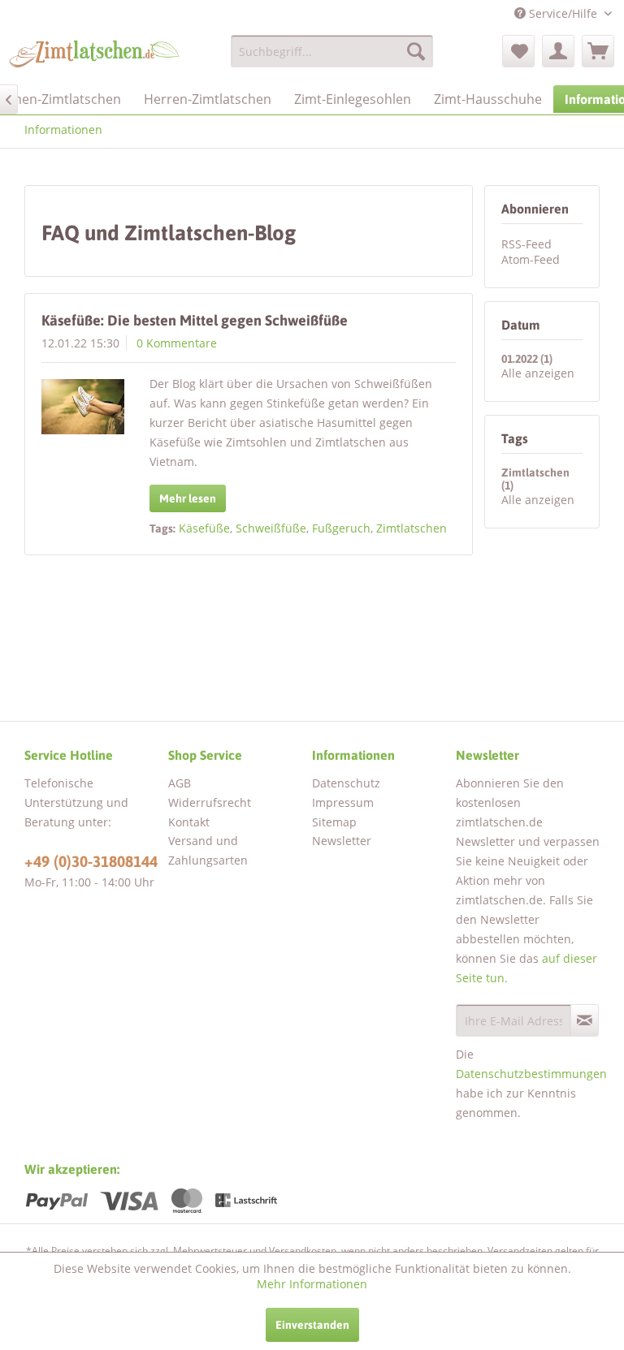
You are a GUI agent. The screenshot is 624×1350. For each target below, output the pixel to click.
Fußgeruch (341, 528)
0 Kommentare (176, 343)
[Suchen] (416, 51)
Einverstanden (312, 1324)
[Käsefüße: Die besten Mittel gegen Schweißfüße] (82, 406)
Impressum (343, 802)
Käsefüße (204, 528)
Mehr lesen (187, 498)
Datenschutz (346, 783)
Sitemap (334, 822)
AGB (179, 783)
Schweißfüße (271, 528)
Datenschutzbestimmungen (531, 1073)
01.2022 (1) (526, 358)
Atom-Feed (530, 259)
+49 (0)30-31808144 (91, 861)
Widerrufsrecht (209, 802)
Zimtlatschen (411, 528)
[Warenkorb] (598, 51)
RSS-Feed (526, 244)
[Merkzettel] (518, 51)
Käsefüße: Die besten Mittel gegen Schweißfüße (194, 320)
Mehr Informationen (312, 1284)
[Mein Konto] (558, 51)
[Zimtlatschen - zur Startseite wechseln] (94, 55)
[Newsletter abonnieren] (584, 1020)
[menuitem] (332, 51)
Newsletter (341, 840)
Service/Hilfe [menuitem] (563, 13)
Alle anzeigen (537, 373)
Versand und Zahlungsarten (208, 850)
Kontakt (189, 822)
